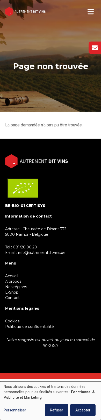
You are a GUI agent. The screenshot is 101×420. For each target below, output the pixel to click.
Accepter (82, 410)
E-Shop (12, 292)
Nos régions (16, 286)
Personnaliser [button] (15, 410)
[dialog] (50, 400)
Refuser (56, 410)
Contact (12, 297)
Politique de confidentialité (29, 326)
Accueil (11, 276)
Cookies (12, 321)
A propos (13, 281)
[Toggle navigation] (90, 11)
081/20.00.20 (25, 247)
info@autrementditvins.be (42, 252)
